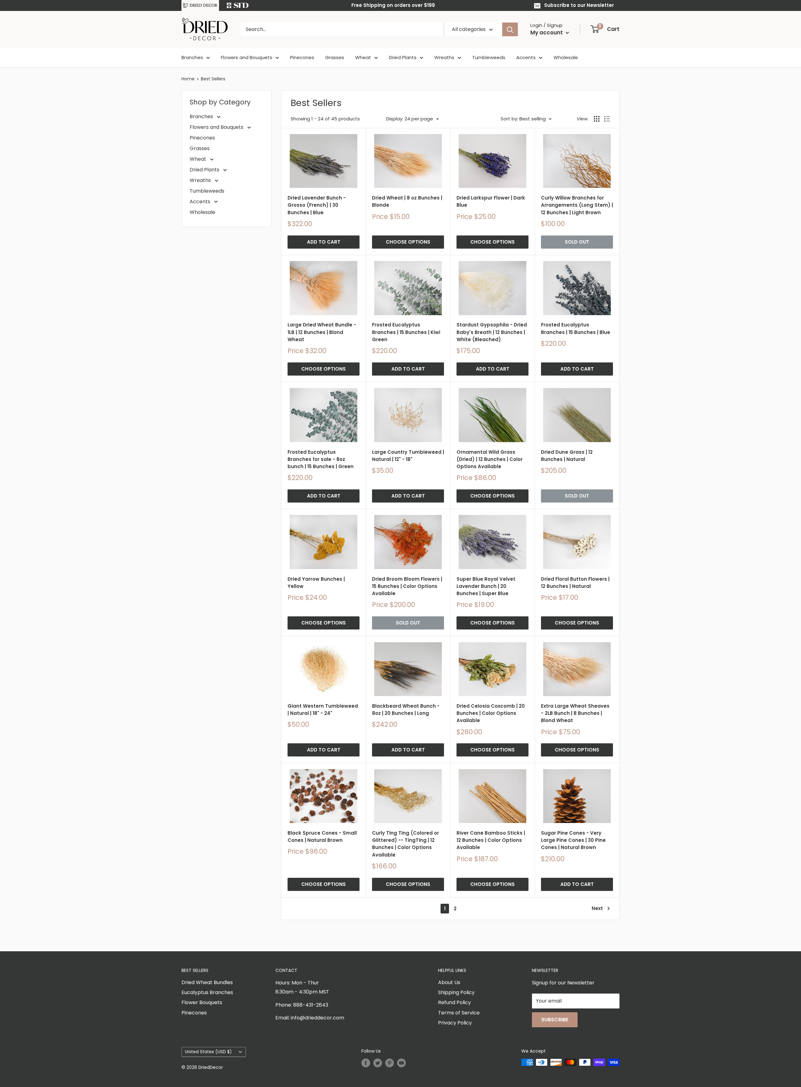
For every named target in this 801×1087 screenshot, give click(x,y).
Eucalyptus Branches (207, 992)
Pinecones (302, 57)
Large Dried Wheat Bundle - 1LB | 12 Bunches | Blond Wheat (322, 332)
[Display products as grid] (596, 119)
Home (188, 79)
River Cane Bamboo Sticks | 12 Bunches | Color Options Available (491, 840)
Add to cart (323, 242)
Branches (192, 57)
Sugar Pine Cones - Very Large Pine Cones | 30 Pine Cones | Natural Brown (573, 840)
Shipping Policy (456, 992)
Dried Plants (402, 57)
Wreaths (444, 57)
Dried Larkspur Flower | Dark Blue (491, 201)
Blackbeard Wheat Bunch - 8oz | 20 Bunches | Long (406, 709)
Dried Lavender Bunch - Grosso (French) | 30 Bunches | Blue (317, 205)
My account (547, 32)
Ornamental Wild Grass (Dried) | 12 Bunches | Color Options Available (490, 459)
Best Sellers (213, 79)
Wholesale (566, 57)
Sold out (577, 242)
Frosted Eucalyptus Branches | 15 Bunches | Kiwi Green (406, 332)
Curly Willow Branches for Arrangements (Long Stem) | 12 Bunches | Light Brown (577, 205)
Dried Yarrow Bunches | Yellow (316, 582)
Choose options (408, 242)
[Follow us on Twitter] (377, 1063)
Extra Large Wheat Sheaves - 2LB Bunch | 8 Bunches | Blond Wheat (575, 713)
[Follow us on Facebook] (365, 1063)
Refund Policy (454, 1002)
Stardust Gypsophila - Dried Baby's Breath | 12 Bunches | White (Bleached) (492, 332)
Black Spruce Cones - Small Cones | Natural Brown (322, 836)
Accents (526, 57)
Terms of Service (459, 1012)
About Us (449, 982)
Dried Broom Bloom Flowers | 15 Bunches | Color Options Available (407, 586)
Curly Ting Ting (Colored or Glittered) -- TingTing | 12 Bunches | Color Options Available (405, 844)
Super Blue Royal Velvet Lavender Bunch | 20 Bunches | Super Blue (486, 586)
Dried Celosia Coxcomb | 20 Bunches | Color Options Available (491, 713)
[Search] (510, 29)
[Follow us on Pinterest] (389, 1063)
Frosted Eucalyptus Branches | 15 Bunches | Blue (575, 328)
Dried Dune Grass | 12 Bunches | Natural (567, 456)
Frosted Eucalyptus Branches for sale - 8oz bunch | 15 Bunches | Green (321, 459)
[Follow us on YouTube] (401, 1063)
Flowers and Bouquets (246, 57)
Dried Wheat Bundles (207, 982)
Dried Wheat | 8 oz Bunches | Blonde (407, 201)
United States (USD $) (208, 1052)
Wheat (363, 57)
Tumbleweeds (488, 57)
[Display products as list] (607, 119)
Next (597, 908)
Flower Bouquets (201, 1002)
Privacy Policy (455, 1022)
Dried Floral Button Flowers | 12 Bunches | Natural (575, 582)
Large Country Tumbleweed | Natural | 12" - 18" (408, 456)
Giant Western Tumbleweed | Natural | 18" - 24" (323, 709)
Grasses (334, 57)
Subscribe (554, 1019)
